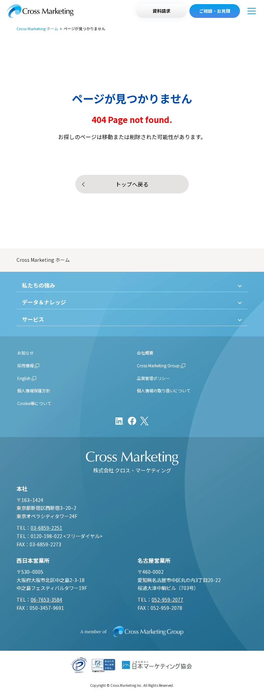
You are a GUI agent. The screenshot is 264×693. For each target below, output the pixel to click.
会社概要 (145, 353)
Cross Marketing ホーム (37, 28)
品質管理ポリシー (153, 378)
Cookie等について (34, 403)
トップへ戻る (132, 184)
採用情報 (25, 365)
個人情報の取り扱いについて (163, 390)
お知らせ (25, 353)
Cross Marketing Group (158, 365)
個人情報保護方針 (33, 390)
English (24, 378)
